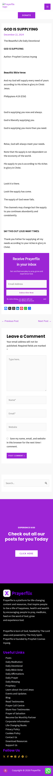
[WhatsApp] (26, 756)
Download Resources (16, 741)
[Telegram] (23, 756)
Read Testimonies (15, 701)
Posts (8, 657)
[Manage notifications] (5, 771)
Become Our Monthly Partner (21, 717)
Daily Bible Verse (14, 669)
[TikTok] (19, 756)
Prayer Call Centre (15, 705)
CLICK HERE (26, 553)
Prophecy (11, 685)
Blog (8, 697)
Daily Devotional (14, 665)
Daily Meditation (14, 661)
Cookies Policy (13, 733)
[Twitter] (4, 756)
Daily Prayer (12, 677)
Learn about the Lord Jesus (20, 689)
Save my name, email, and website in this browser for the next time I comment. (26, 442)
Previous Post (10, 320)
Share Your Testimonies (18, 709)
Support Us (11, 745)
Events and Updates (16, 693)
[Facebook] (8, 756)
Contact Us (11, 737)
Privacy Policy (13, 729)
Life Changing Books (16, 725)
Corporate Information (17, 721)
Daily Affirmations (15, 673)
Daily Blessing (13, 681)
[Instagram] (15, 756)
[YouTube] (11, 756)
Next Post (44, 320)
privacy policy (38, 299)
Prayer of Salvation (15, 713)
